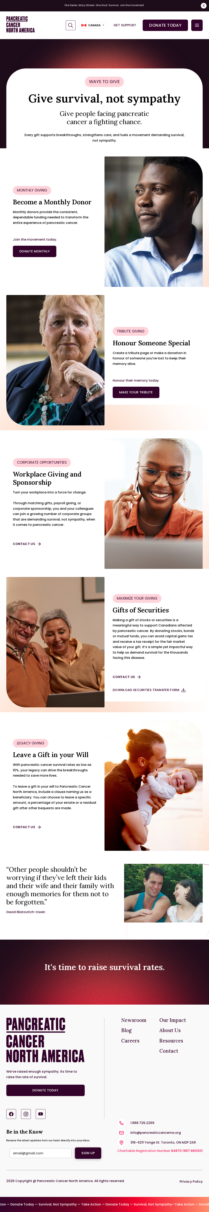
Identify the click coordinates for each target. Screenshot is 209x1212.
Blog (126, 1030)
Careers (130, 1041)
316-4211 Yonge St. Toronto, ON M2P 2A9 (163, 1142)
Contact (168, 1051)
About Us (170, 1030)
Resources (171, 1041)
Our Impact (172, 1020)
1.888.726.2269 (142, 1123)
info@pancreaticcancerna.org (155, 1132)
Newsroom (133, 1020)
